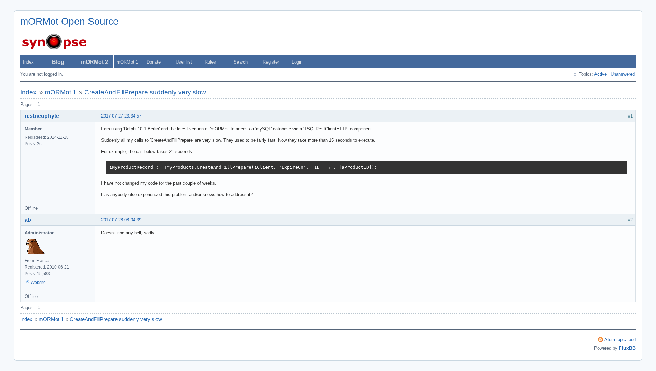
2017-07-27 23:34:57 (121, 116)
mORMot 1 (127, 62)
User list (184, 62)
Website (38, 282)
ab (28, 220)
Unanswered (623, 74)
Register (271, 62)
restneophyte (42, 116)
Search (241, 62)
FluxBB (627, 348)
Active (600, 74)
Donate (154, 62)
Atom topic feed (620, 339)
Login (297, 62)
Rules (210, 62)
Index (28, 62)
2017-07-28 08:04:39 (121, 219)
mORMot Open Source (69, 21)
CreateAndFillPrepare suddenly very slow (145, 92)
